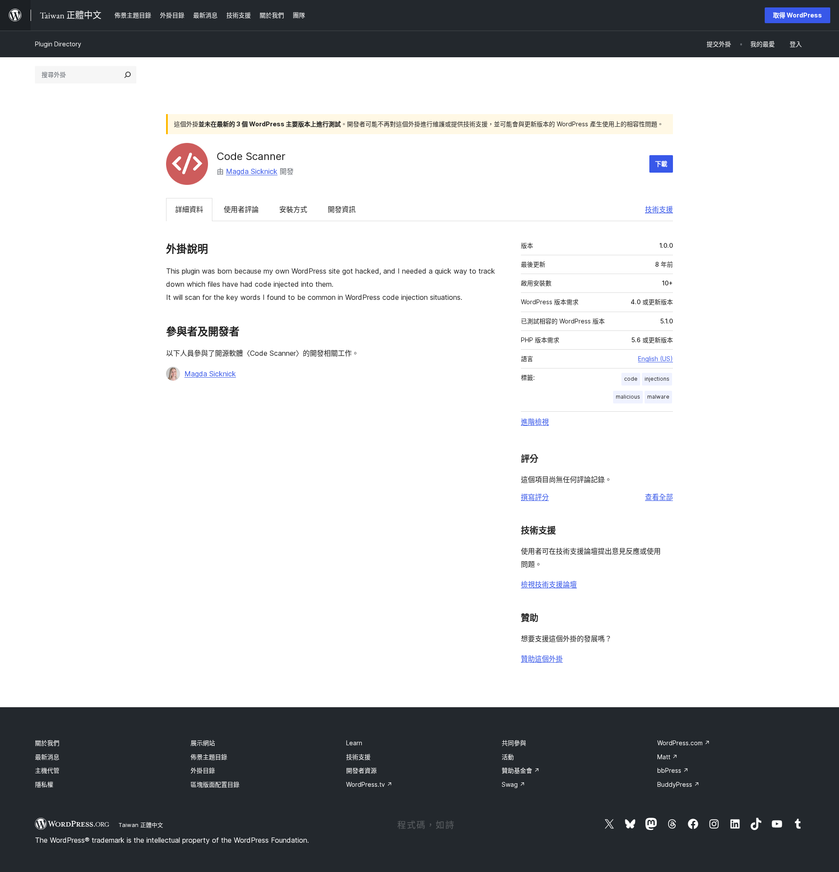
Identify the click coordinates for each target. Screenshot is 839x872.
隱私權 (44, 784)
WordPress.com (683, 743)
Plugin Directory (58, 44)
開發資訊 (342, 209)
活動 (508, 757)
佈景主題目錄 (209, 757)
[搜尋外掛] (127, 74)
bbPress (673, 770)
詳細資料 (189, 209)
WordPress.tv (369, 784)
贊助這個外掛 (542, 658)
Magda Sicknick (251, 171)
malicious (628, 396)
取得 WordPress (797, 15)
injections (657, 378)
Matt (667, 757)
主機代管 (47, 770)
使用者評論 (241, 209)
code (631, 378)
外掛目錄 (203, 770)
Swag (513, 784)
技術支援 (659, 209)
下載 (661, 163)
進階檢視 (535, 421)
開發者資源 (361, 770)
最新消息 (47, 757)
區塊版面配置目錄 (215, 784)
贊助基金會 (521, 770)
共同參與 (514, 743)
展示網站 (203, 743)
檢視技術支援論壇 (549, 584)
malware (658, 396)
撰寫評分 (535, 497)
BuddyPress (678, 784)
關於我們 (47, 743)
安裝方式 (293, 209)
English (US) (655, 358)
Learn (354, 743)
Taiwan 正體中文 (140, 824)
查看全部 (659, 497)
